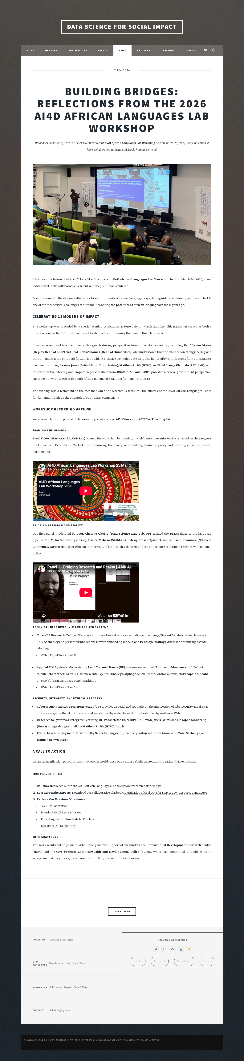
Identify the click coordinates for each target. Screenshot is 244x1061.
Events (103, 50)
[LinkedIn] (164, 949)
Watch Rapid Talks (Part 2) (59, 687)
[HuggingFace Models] (189, 949)
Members (51, 50)
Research (160, 961)
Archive (66, 963)
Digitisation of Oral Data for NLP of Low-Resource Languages (165, 792)
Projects (143, 50)
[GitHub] (172, 949)
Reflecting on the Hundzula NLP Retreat (68, 819)
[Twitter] (156, 949)
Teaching (167, 50)
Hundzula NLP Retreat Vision (61, 812)
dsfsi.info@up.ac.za (59, 1010)
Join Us (190, 50)
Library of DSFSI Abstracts (58, 826)
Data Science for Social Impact (122, 27)
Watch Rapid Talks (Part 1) (58, 655)
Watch (178, 713)
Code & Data (80, 987)
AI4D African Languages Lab (97, 786)
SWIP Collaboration (54, 806)
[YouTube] (181, 949)
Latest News (122, 911)
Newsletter (55, 963)
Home (30, 50)
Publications (77, 50)
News (122, 50)
